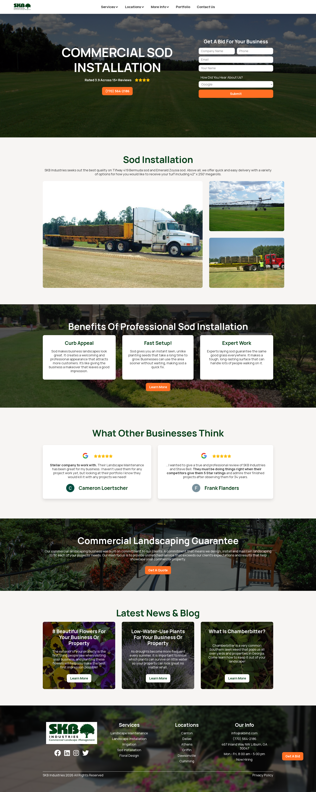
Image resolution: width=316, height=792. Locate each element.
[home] (22, 7)
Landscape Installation (129, 739)
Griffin (187, 750)
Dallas (186, 739)
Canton (187, 733)
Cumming (186, 761)
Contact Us (206, 7)
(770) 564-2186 (117, 91)
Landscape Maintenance (129, 733)
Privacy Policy (262, 775)
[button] (110, 7)
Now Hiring (244, 760)
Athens (186, 744)
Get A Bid (292, 756)
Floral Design (129, 756)
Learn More (158, 387)
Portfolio (183, 7)
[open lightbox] (123, 234)
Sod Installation (129, 750)
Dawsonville (187, 756)
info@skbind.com (244, 733)
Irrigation (129, 744)
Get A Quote (158, 570)
